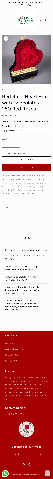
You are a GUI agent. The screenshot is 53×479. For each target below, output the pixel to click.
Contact (9, 343)
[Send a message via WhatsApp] (5, 474)
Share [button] (7, 207)
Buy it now (26, 167)
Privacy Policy (13, 361)
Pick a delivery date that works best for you (26, 121)
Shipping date (10, 126)
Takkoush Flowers (21, 474)
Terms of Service (14, 349)
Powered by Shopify (39, 474)
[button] (5, 20)
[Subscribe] (40, 454)
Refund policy (12, 355)
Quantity (6, 139)
